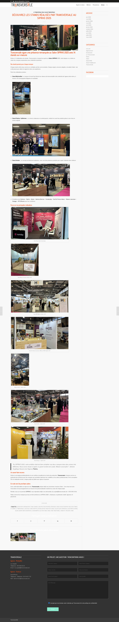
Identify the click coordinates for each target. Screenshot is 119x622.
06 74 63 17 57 (27, 576)
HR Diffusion (21, 201)
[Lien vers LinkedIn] (13, 1)
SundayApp (49, 199)
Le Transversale (38, 12)
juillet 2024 (89, 31)
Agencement (89, 50)
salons (17, 510)
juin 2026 (88, 17)
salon (56, 508)
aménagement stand (28, 506)
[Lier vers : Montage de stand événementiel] (23, 537)
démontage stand (55, 506)
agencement (20, 506)
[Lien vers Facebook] (11, 1)
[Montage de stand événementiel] (117, 311)
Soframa (22, 199)
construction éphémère (44, 506)
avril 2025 (88, 25)
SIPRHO (28, 491)
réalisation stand (43, 508)
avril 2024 (88, 33)
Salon (46, 12)
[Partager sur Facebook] (17, 521)
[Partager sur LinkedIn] (57, 521)
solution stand (43, 510)
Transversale (51, 12)
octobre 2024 (89, 29)
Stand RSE (89, 60)
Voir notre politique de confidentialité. (88, 603)
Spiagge (14, 201)
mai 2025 (88, 23)
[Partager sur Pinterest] (44, 521)
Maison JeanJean (70, 199)
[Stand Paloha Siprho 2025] (44, 38)
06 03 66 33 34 (21, 566)
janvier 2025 (89, 27)
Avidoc (18, 160)
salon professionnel (72, 508)
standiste (62, 510)
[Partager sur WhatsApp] (30, 521)
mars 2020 (89, 37)
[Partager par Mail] (71, 521)
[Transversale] (22, 4)
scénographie (35, 510)
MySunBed (19, 76)
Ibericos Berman (40, 199)
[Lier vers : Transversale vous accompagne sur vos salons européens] (31, 537)
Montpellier (36, 508)
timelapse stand (69, 510)
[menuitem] (80, 4)
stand (48, 510)
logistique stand (28, 508)
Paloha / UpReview (21, 118)
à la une (88, 48)
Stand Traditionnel (55, 510)
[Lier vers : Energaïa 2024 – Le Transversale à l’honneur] (15, 537)
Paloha (35, 469)
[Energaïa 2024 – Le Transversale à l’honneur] (1, 311)
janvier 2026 (89, 21)
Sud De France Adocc (59, 199)
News (43, 12)
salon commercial (62, 508)
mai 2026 (88, 19)
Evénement (89, 52)
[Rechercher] (106, 4)
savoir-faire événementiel (25, 510)
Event (72, 506)
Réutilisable (51, 508)
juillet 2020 (89, 35)
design (61, 506)
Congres (36, 506)
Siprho (28, 199)
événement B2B (67, 506)
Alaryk (32, 199)
